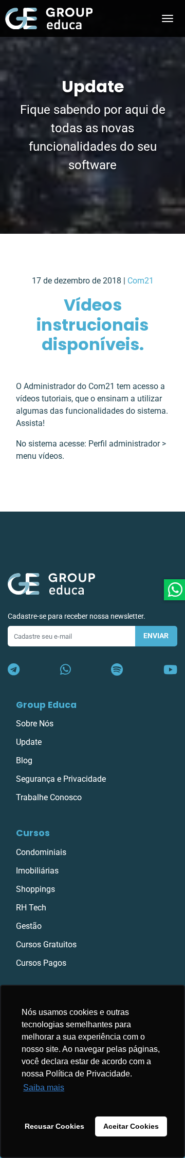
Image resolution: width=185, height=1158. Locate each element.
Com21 (140, 281)
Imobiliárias (37, 871)
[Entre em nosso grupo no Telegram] (14, 670)
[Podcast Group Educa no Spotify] (117, 670)
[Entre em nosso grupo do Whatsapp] (65, 670)
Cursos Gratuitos (46, 944)
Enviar (156, 636)
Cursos (33, 833)
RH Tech (31, 907)
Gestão (29, 926)
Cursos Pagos (41, 963)
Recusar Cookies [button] (54, 1126)
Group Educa (46, 705)
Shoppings (35, 889)
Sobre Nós (34, 723)
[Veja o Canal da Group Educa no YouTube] (170, 670)
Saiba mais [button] (43, 1087)
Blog (24, 760)
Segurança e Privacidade (61, 779)
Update (29, 742)
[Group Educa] (51, 583)
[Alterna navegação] (167, 18)
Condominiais (41, 852)
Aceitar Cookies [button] (131, 1126)
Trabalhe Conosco (49, 797)
